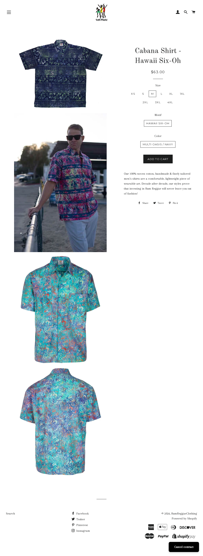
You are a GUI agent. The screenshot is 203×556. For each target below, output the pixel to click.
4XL (170, 102)
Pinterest (82, 525)
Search (10, 513)
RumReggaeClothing (184, 513)
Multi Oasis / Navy (158, 144)
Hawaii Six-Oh (157, 123)
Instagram (83, 531)
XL (171, 93)
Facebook (82, 513)
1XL (182, 93)
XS (133, 93)
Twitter (80, 519)
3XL (158, 102)
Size (158, 85)
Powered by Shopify (184, 518)
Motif (158, 115)
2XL (145, 102)
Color (158, 136)
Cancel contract (183, 546)
